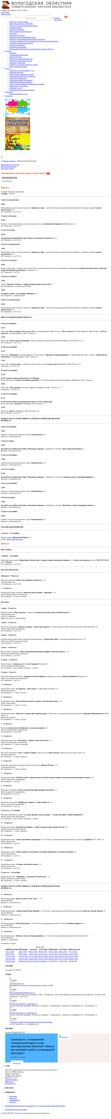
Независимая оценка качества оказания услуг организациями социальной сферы (35, 1106)
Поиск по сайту (8, 17)
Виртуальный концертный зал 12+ (22, 993)
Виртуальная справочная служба (22, 74)
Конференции (15, 1100)
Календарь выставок (17, 35)
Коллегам (8, 96)
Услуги (7, 68)
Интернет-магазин (16, 72)
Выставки (13, 1096)
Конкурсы (9, 92)
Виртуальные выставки (18, 67)
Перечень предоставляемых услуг (22, 70)
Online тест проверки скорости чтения (24, 65)
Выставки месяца (7, 168)
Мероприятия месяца (8, 167)
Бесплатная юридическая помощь (22, 90)
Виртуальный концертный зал (21, 31)
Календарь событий (17, 30)
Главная (57, 18)
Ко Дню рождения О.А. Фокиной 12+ (24, 1004)
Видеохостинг (10, 1083)
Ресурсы (8, 51)
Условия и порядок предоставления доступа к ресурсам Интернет (34, 41)
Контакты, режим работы (19, 22)
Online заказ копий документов (21, 80)
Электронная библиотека (19, 55)
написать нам (6, 14)
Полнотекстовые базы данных (21, 61)
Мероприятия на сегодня (10, 165)
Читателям (58, 20)
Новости (13, 1102)
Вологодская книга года (18, 94)
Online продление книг (18, 78)
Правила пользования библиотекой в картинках (27, 39)
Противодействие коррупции (16, 1109)
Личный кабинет (16, 28)
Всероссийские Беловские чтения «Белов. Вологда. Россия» (32, 49)
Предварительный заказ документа (22, 76)
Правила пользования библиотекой (23, 37)
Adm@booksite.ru (11, 1080)
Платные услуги (16, 88)
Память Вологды (16, 57)
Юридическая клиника (18, 47)
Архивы (8, 1032)
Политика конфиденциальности (21, 43)
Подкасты (13, 33)
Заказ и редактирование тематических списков (27, 84)
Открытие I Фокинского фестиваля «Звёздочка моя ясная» (31, 1022)
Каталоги (13, 53)
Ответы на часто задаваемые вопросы (24, 26)
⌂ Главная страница (8, 161)
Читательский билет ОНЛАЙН (21, 24)
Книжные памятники (17, 63)
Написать (17, 1063)
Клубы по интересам (17, 45)
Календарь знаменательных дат (21, 59)
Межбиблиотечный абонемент (21, 82)
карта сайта (5, 12)
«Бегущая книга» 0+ (17, 983)
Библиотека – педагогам (19, 86)
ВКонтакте (9, 1082)
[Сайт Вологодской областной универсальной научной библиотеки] (36, 8)
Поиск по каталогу (20, 17)
